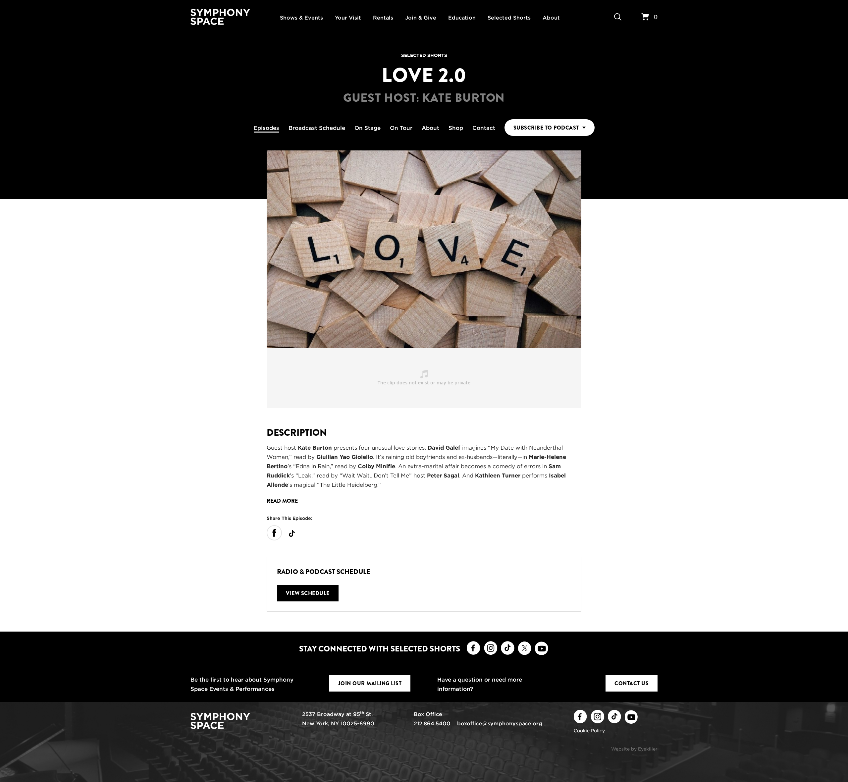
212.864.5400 (432, 723)
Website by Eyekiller (634, 749)
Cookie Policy (589, 730)
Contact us (631, 683)
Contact (483, 128)
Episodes (266, 128)
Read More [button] (282, 501)
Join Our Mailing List (370, 683)
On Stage (367, 128)
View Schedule (308, 593)
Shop (456, 128)
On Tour (401, 128)
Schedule (317, 128)
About (430, 128)
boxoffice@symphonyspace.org (499, 723)
